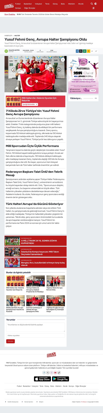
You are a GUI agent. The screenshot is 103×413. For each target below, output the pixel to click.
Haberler (8, 36)
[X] (47, 372)
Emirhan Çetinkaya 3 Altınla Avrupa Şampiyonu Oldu (34, 310)
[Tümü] (96, 98)
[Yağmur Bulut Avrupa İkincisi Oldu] (55, 281)
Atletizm (71, 4)
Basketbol (28, 4)
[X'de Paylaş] (80, 51)
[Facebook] (44, 372)
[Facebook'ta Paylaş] (77, 51)
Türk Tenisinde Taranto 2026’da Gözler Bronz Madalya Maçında (42, 14)
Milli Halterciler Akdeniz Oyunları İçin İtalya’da (15, 289)
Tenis (47, 4)
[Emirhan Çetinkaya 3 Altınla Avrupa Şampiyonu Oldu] (35, 300)
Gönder (10, 341)
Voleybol (38, 4)
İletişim (41, 402)
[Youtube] (55, 372)
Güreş (55, 4)
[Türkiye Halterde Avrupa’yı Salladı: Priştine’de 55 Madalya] (35, 281)
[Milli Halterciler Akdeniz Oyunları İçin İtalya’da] (15, 281)
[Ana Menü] (92, 8)
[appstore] (42, 379)
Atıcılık (80, 4)
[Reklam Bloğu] (83, 75)
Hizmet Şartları (28, 402)
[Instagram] (51, 372)
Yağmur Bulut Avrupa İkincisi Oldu (54, 289)
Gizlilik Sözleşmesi (12, 402)
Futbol (17, 4)
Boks (63, 4)
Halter (17, 36)
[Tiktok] (59, 372)
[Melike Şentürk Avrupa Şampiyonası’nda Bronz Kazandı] (15, 300)
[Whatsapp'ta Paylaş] (84, 51)
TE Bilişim (84, 402)
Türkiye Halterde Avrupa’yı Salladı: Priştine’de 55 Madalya (35, 290)
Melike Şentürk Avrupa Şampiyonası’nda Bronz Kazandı (15, 310)
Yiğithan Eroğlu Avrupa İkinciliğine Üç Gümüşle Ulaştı (55, 310)
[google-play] (61, 379)
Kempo (18, 8)
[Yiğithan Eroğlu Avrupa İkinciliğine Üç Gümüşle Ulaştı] (55, 300)
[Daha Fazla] (88, 51)
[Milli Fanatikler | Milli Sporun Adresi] (9, 6)
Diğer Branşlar (29, 8)
